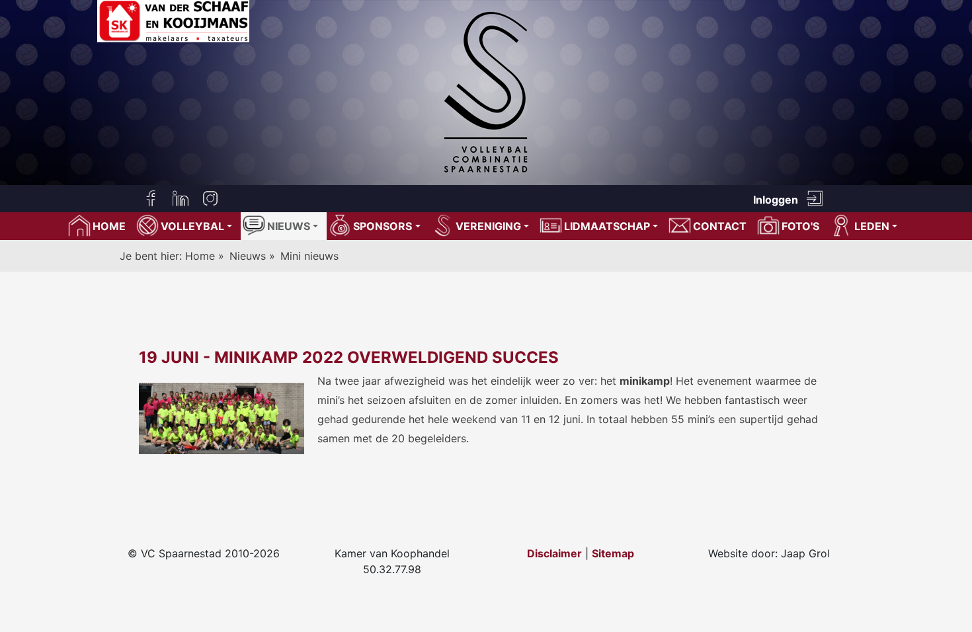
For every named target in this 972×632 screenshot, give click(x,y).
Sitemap (613, 553)
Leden (871, 226)
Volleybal (192, 226)
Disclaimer (554, 553)
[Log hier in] (815, 198)
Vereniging (488, 226)
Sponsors (382, 226)
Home (201, 255)
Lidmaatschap (607, 226)
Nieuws (288, 226)
